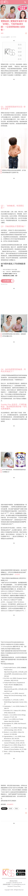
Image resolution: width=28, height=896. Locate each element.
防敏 (16, 808)
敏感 (10, 808)
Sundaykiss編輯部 (5, 37)
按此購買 (17, 574)
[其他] (26, 34)
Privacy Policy (17, 886)
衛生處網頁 (10, 804)
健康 (2, 33)
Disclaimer (10, 886)
